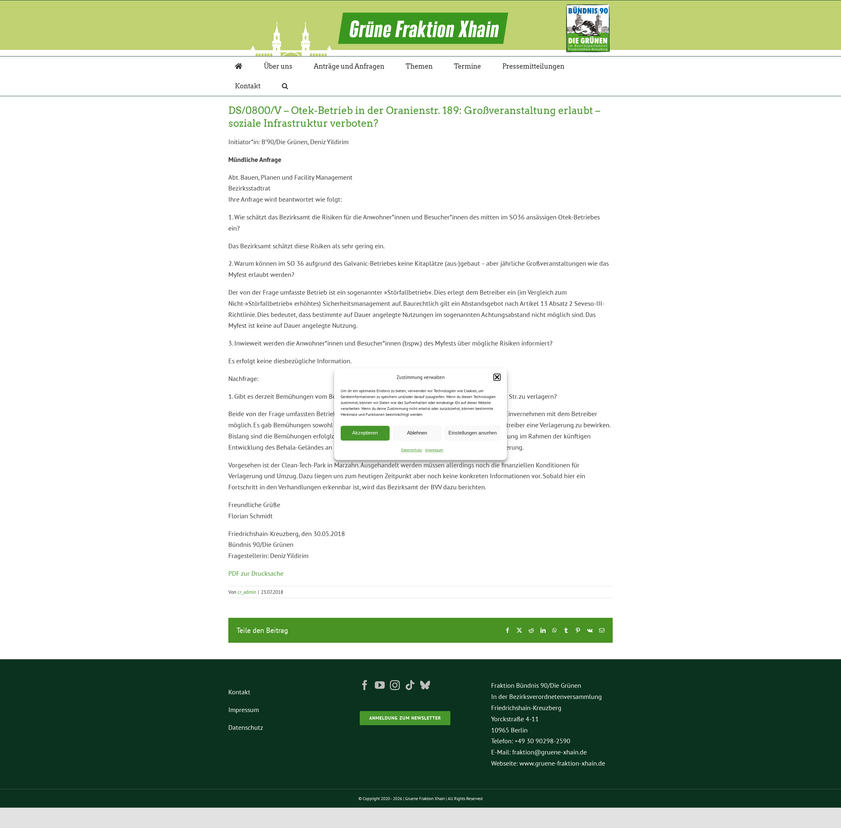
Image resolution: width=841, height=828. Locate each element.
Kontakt (239, 692)
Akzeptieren (365, 433)
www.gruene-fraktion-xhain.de (562, 763)
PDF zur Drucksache (256, 573)
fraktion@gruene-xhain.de (549, 752)
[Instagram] (395, 685)
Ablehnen (417, 433)
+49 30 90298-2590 (542, 741)
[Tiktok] (410, 685)
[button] (497, 377)
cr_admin (247, 592)
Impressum (434, 449)
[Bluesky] (425, 685)
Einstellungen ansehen (472, 433)
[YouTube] (380, 685)
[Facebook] (365, 685)
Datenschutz (411, 449)
